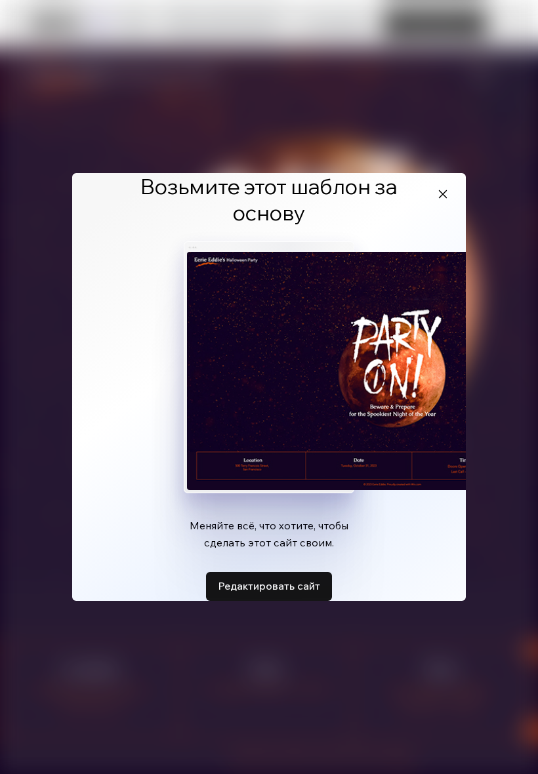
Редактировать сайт (269, 585)
